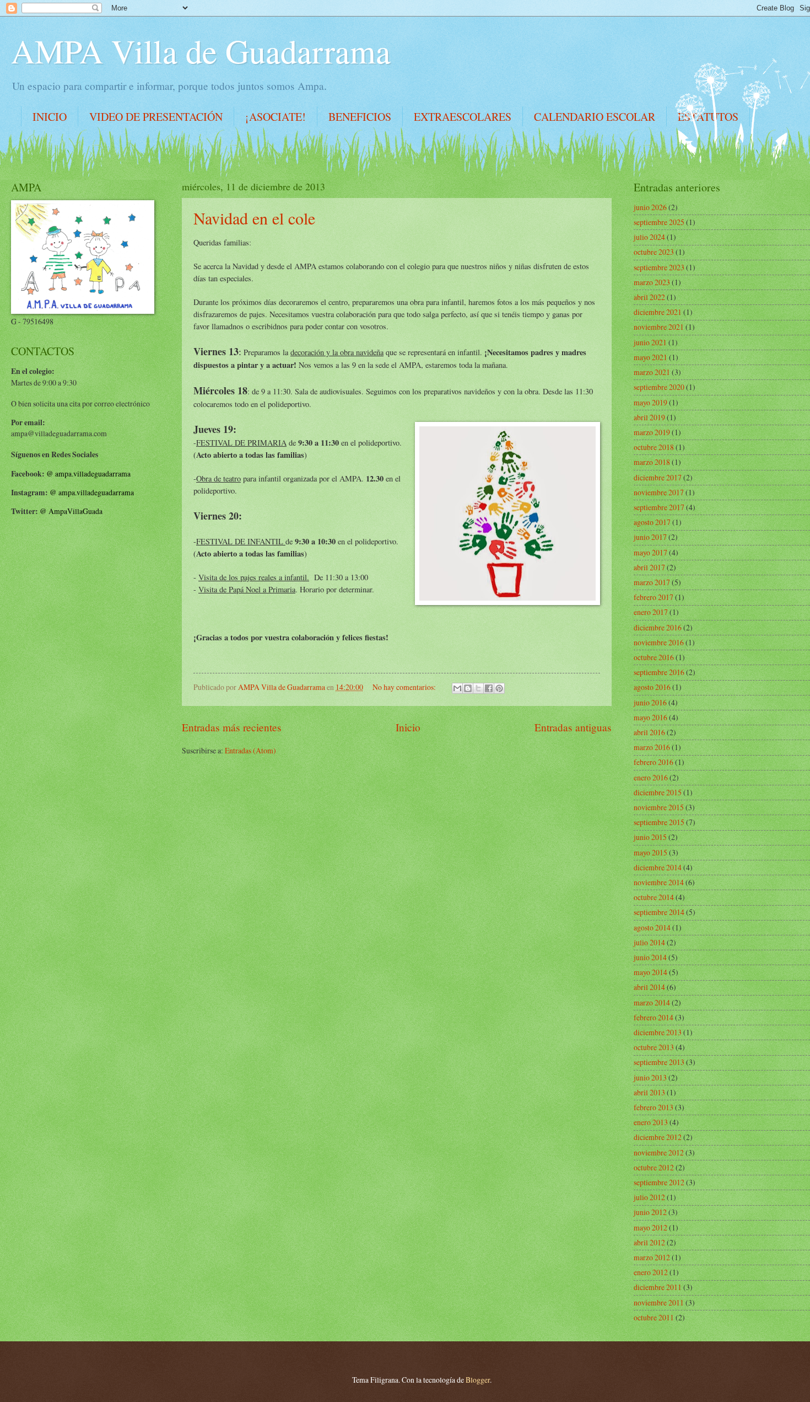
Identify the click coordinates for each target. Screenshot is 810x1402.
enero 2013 (651, 1122)
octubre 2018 (654, 447)
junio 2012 (650, 1212)
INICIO (50, 116)
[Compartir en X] (478, 688)
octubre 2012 (654, 1167)
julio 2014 (649, 942)
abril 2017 (649, 567)
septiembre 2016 (659, 672)
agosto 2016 (652, 687)
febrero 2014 (653, 1017)
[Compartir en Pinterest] (499, 688)
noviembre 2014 (659, 882)
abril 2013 (649, 1092)
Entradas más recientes (232, 727)
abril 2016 (649, 732)
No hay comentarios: (405, 687)
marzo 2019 (652, 432)
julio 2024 (649, 237)
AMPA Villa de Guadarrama (201, 51)
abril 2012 (649, 1242)
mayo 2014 (650, 972)
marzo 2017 (652, 582)
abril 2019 (649, 417)
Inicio (408, 727)
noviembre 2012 (659, 1152)
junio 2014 (650, 957)
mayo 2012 (650, 1227)
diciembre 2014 (658, 867)
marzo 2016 (652, 747)
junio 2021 (650, 342)
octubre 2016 (654, 657)
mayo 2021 (650, 357)
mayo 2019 (650, 402)
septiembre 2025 (659, 222)
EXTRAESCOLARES (462, 116)
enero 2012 (651, 1272)
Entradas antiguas (573, 727)
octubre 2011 (654, 1317)
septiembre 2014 (659, 912)
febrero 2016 (653, 762)
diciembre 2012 (658, 1137)
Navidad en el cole (254, 218)
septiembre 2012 (659, 1182)
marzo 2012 (652, 1257)
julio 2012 (649, 1197)
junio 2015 (650, 837)
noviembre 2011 (659, 1302)
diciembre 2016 (658, 627)
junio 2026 (650, 207)
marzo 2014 (652, 1002)
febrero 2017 (653, 597)
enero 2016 (651, 777)
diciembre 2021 (658, 312)
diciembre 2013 (658, 1032)
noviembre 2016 (659, 642)
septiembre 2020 (659, 387)
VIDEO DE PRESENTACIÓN (156, 116)
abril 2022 (649, 297)
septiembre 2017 (659, 507)
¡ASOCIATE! (275, 116)
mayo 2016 (650, 717)
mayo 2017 (650, 552)
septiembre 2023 (659, 267)
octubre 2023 (654, 252)
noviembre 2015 (659, 807)
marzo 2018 (652, 462)
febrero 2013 (653, 1107)
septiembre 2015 (659, 822)
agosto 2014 (652, 927)
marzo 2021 (652, 372)
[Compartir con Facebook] (488, 688)
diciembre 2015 (658, 792)
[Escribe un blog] (467, 688)
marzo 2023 (652, 282)
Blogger (478, 1379)
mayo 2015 (650, 852)
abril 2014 (649, 987)
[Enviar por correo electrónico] (457, 688)
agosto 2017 (652, 522)
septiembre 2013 (659, 1062)
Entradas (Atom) (250, 750)
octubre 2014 (654, 897)
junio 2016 (650, 702)
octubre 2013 (654, 1047)
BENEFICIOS (359, 116)
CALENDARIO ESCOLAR (594, 116)
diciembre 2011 (658, 1287)
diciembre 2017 (658, 477)
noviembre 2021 (659, 327)
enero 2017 (651, 612)
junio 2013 (650, 1077)
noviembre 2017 (659, 492)
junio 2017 (650, 537)
